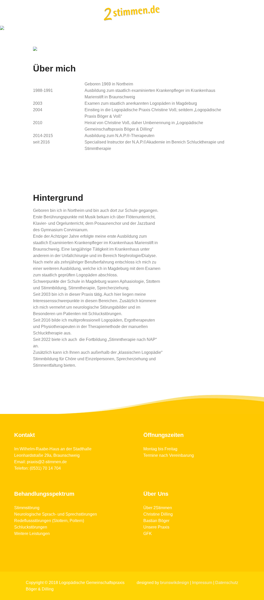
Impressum (202, 582)
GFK (147, 533)
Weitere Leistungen (32, 533)
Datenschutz (226, 582)
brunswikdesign (174, 582)
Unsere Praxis (156, 527)
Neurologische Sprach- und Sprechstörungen (55, 514)
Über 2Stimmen (157, 508)
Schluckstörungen (30, 527)
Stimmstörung (26, 508)
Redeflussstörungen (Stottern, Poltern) (49, 520)
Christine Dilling (158, 514)
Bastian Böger (156, 520)
